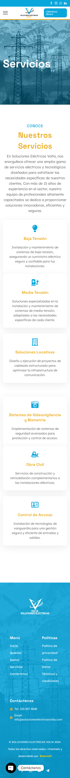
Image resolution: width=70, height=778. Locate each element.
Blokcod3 (46, 756)
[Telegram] (47, 770)
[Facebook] (51, 3)
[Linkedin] (65, 3)
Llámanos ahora (51, 13)
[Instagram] (56, 3)
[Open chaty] (11, 768)
